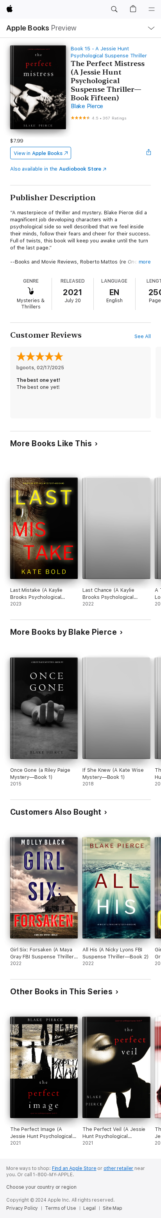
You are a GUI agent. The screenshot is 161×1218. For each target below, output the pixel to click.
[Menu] (151, 9)
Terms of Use (60, 1208)
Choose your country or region (41, 1187)
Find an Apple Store (74, 1168)
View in (38, 153)
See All (142, 336)
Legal (89, 1208)
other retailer (118, 1168)
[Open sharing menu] (148, 153)
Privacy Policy (22, 1208)
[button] (114, 9)
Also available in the (56, 169)
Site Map (112, 1208)
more (145, 262)
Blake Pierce (87, 106)
